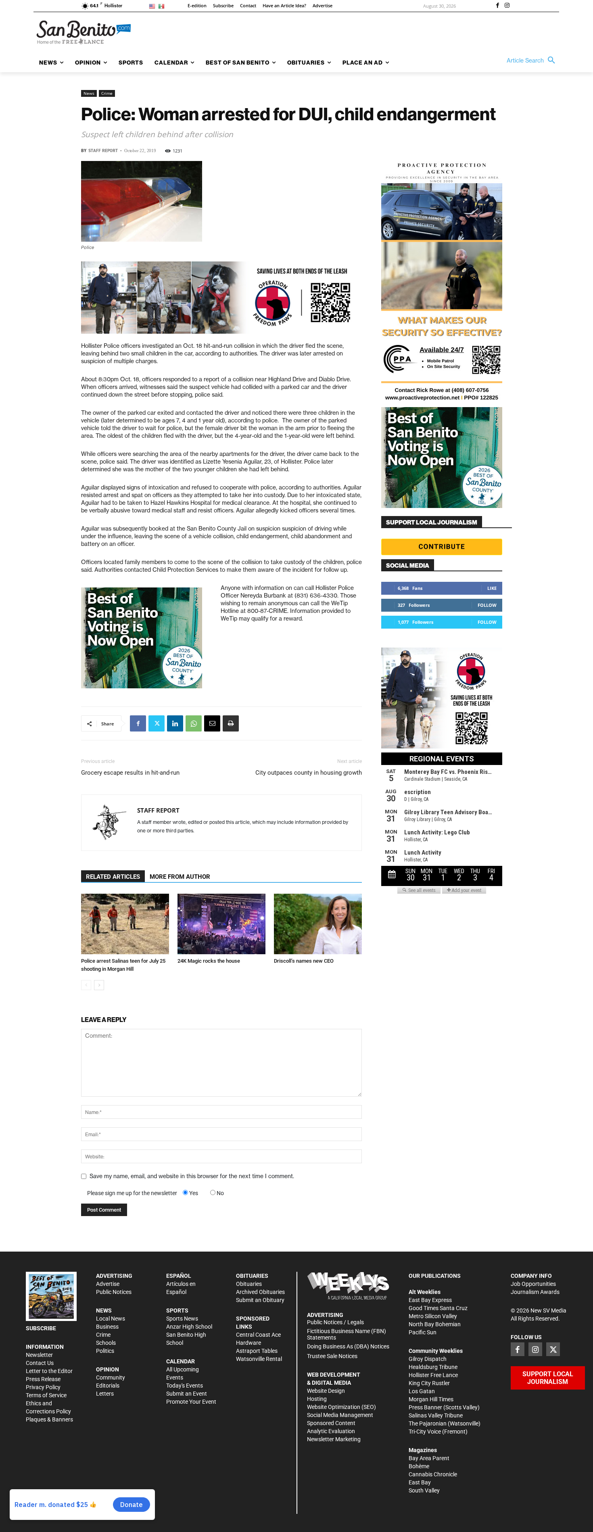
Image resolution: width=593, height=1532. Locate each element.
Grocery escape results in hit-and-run (130, 772)
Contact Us (40, 1363)
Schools (106, 1343)
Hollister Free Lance (433, 1375)
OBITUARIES (252, 1276)
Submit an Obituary (260, 1300)
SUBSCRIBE (41, 1328)
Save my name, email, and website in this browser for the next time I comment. (192, 1176)
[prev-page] (86, 985)
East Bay (420, 1482)
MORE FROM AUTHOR (180, 876)
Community (110, 1377)
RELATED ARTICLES (113, 876)
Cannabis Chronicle (433, 1474)
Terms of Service (46, 1395)
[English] (153, 6)
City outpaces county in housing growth (308, 772)
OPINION (107, 1369)
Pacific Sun (422, 1332)
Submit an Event (186, 1393)
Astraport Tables (257, 1351)
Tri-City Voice (425, 1431)
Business (107, 1326)
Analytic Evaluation (331, 1431)
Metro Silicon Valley (433, 1316)
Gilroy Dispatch (428, 1359)
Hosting (317, 1399)
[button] (533, 60)
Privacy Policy (43, 1387)
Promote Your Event (191, 1401)
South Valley (424, 1490)
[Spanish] (162, 6)
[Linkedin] (175, 723)
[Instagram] (507, 6)
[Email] (212, 723)
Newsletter (39, 1355)
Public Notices (114, 1292)
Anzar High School (189, 1326)
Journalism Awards (535, 1292)
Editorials (107, 1385)
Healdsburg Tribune (433, 1367)
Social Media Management (340, 1415)
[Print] (231, 723)
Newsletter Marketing (334, 1439)
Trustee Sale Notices (332, 1356)
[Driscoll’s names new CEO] (318, 924)
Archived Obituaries (260, 1292)
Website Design (326, 1391)
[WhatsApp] (194, 723)
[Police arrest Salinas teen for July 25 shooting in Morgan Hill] (125, 924)
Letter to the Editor (49, 1371)
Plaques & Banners (49, 1419)
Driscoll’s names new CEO (304, 961)
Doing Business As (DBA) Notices (348, 1346)
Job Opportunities (533, 1284)
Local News (110, 1318)
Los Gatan (422, 1391)
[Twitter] (156, 723)
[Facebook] (497, 6)
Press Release (43, 1379)
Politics (105, 1351)
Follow (487, 605)
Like (492, 588)
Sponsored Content (331, 1423)
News (89, 93)
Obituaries (249, 1284)
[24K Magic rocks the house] (221, 924)
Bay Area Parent (429, 1458)
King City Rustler (429, 1383)
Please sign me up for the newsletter (132, 1193)
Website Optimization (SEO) (341, 1407)
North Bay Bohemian (435, 1324)
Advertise (107, 1284)
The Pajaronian (428, 1423)
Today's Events (184, 1385)
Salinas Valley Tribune (436, 1415)
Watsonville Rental (259, 1359)
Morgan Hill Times (431, 1399)
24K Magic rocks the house (208, 961)
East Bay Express (430, 1300)
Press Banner (425, 1407)
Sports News (182, 1318)
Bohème (419, 1466)
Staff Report (103, 151)
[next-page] (99, 985)
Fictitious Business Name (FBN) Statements (346, 1334)
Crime (107, 93)
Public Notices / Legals (335, 1322)
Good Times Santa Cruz (438, 1308)
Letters (105, 1393)
